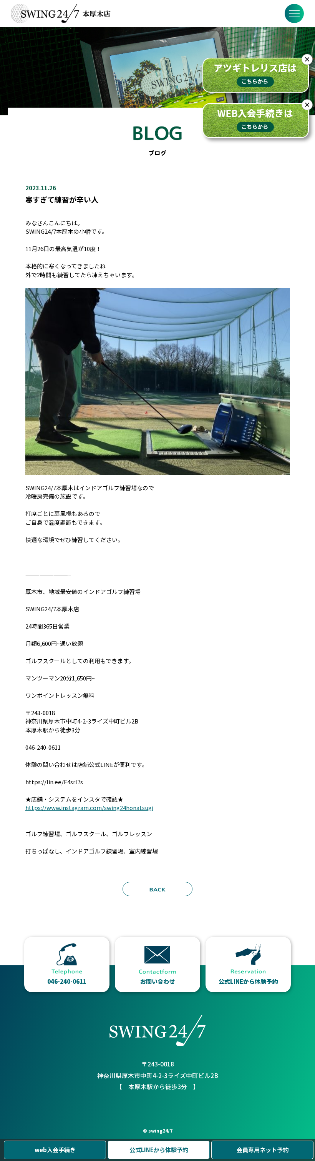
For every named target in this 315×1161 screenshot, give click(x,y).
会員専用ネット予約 (262, 1150)
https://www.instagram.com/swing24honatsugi (89, 807)
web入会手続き (55, 1150)
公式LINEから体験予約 (158, 1150)
